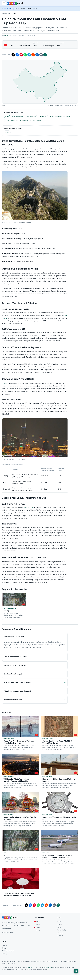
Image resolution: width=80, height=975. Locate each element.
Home (4, 13)
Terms (4, 948)
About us (60, 933)
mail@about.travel (7, 932)
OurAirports (48, 967)
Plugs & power (36, 120)
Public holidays (23, 120)
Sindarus (4, 222)
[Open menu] (4, 3)
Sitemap (4, 954)
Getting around (31, 116)
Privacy (4, 945)
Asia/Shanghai (48, 46)
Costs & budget (10, 120)
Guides (59, 924)
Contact (60, 936)
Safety (68, 116)
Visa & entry (43, 116)
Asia (9, 13)
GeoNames (29, 967)
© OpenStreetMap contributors (68, 105)
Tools (59, 927)
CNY (35, 46)
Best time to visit (17, 116)
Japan (29, 8)
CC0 (10, 459)
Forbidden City (28, 507)
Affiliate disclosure (8, 951)
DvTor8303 (5, 459)
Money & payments (56, 116)
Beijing (23, 8)
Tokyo (35, 8)
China (17, 8)
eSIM (7, 116)
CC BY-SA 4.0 (12, 222)
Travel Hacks (61, 930)
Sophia (6, 35)
